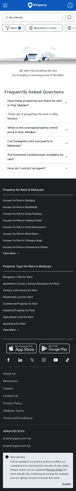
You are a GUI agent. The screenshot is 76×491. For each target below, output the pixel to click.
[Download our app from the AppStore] (21, 348)
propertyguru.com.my (17, 438)
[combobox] (36, 17)
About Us (9, 373)
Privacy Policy (12, 403)
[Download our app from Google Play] (54, 348)
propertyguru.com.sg (16, 445)
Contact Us (10, 396)
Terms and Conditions (18, 418)
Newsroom (10, 381)
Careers (8, 388)
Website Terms (13, 410)
